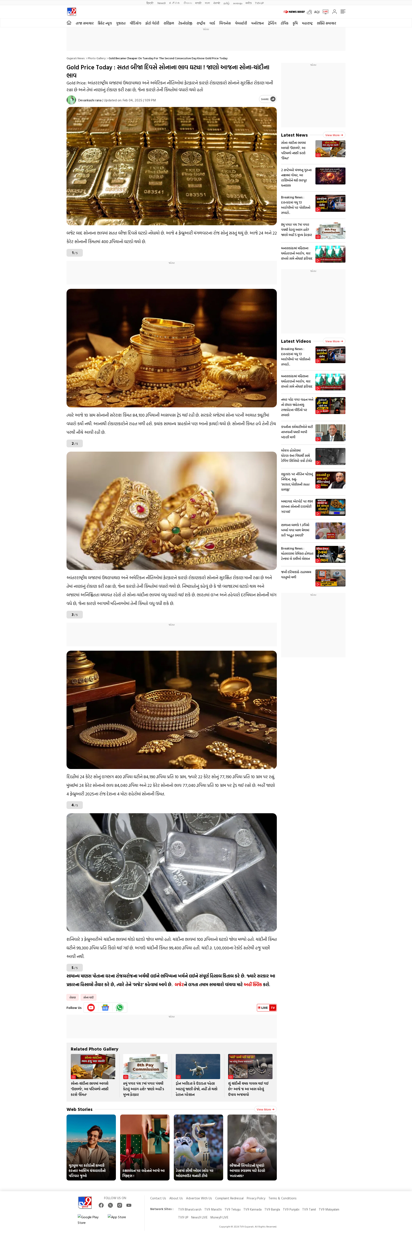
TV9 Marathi (213, 1209)
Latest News (294, 134)
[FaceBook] (101, 1205)
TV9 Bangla (272, 1209)
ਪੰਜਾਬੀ (216, 3)
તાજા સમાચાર (85, 23)
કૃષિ (295, 23)
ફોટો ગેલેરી (152, 23)
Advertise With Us (199, 1198)
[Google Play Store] (91, 1219)
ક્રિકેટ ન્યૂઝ (105, 23)
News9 (161, 3)
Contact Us (158, 1198)
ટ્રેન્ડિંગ (272, 23)
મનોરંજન (257, 23)
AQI (317, 11)
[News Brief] (294, 12)
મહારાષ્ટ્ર (307, 23)
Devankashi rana (89, 100)
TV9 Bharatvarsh (189, 1209)
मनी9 (248, 3)
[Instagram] (119, 1205)
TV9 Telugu (232, 1209)
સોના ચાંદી (88, 997)
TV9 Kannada (252, 1209)
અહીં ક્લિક (253, 984)
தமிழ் (227, 3)
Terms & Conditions (282, 1198)
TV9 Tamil (309, 1209)
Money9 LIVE (219, 1217)
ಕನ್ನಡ (174, 3)
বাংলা (207, 3)
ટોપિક (284, 23)
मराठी (198, 3)
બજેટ (179, 984)
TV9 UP (183, 1217)
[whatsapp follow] (120, 1007)
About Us (176, 1198)
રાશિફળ (169, 23)
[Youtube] (91, 1007)
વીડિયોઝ (135, 23)
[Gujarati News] (72, 11)
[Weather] (310, 11)
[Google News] (105, 1007)
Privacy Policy (256, 1198)
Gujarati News (76, 58)
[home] (69, 23)
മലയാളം (237, 3)
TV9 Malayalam (329, 1209)
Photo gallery (97, 58)
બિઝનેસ (225, 23)
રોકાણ (72, 997)
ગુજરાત (121, 23)
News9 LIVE (199, 1217)
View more (264, 1109)
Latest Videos (296, 340)
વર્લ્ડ (212, 23)
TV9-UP (259, 3)
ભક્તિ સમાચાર (326, 23)
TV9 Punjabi (291, 1209)
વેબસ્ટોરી (241, 23)
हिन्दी (150, 3)
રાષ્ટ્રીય (201, 23)
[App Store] (121, 1219)
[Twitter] (110, 1205)
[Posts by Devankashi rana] (71, 100)
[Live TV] (324, 12)
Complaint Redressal (229, 1198)
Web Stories (79, 1109)
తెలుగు (187, 3)
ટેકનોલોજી (185, 23)
